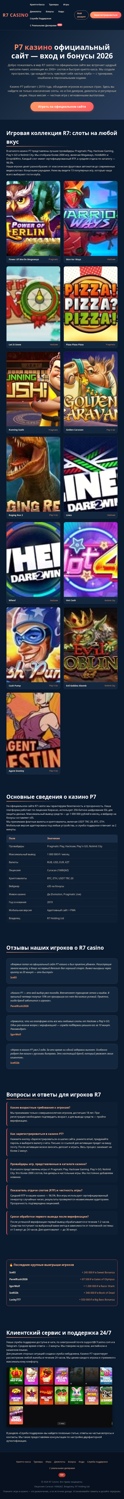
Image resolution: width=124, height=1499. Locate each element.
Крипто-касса (37, 4)
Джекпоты (35, 11)
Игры (66, 4)
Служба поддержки (40, 18)
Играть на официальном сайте (62, 106)
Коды (61, 11)
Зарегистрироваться (105, 15)
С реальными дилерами (45, 25)
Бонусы (50, 11)
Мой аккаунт (81, 15)
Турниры (54, 4)
